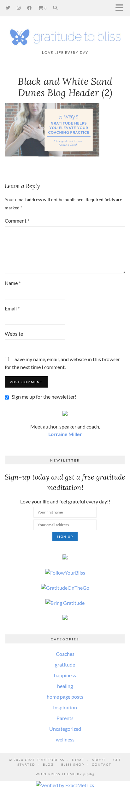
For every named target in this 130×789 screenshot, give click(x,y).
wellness (65, 739)
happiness (65, 675)
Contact (101, 764)
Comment (17, 221)
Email (12, 308)
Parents (65, 718)
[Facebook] (29, 7)
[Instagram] (19, 7)
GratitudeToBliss (44, 760)
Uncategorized (65, 729)
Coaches (65, 654)
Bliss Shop (72, 764)
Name (13, 283)
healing (65, 686)
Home (78, 760)
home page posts (65, 697)
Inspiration (65, 707)
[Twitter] (8, 7)
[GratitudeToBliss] (65, 36)
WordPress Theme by (65, 774)
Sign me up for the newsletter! (43, 397)
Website (14, 334)
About (99, 760)
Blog (48, 764)
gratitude (65, 664)
